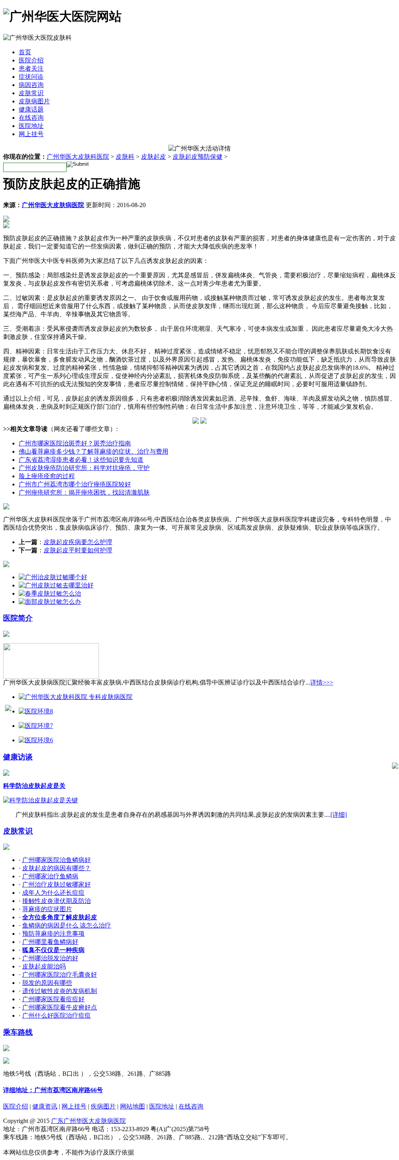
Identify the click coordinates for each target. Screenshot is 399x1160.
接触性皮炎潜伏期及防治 (56, 900)
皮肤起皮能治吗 (44, 966)
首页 (25, 52)
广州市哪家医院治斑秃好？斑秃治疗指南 (75, 443)
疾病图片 (103, 1106)
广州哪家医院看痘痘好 (53, 999)
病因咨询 (31, 85)
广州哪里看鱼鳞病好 (50, 941)
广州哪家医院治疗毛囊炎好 (59, 974)
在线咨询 (31, 117)
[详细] (338, 814)
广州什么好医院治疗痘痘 (56, 1015)
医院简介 (18, 618)
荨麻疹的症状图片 (47, 909)
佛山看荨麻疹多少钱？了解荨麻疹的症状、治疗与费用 (93, 451)
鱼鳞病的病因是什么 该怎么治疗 (66, 925)
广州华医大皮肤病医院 (53, 205)
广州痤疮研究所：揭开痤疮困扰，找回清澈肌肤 (84, 492)
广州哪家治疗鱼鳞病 (50, 876)
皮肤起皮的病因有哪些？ (56, 868)
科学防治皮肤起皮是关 (34, 785)
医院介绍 (31, 60)
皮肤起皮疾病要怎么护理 (78, 542)
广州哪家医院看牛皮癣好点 (59, 1007)
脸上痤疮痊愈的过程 (47, 476)
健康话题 (31, 109)
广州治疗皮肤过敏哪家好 (56, 884)
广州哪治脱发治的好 (50, 958)
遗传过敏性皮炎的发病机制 (59, 991)
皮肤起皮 (153, 156)
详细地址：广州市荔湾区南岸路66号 (53, 1090)
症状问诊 (31, 76)
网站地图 (132, 1106)
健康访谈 (18, 757)
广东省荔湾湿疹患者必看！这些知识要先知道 (81, 459)
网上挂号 (31, 134)
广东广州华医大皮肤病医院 (88, 1120)
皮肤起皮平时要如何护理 (78, 550)
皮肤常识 (31, 93)
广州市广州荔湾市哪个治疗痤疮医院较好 (75, 484)
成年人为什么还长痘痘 (53, 892)
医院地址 (31, 125)
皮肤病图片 (34, 101)
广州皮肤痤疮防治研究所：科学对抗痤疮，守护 (84, 468)
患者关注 (31, 68)
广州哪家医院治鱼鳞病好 (56, 860)
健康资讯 (44, 1106)
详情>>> (321, 682)
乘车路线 (18, 1032)
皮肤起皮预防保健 (197, 156)
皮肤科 (125, 156)
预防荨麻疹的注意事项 (53, 933)
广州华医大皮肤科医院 (78, 156)
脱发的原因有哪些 (47, 982)
